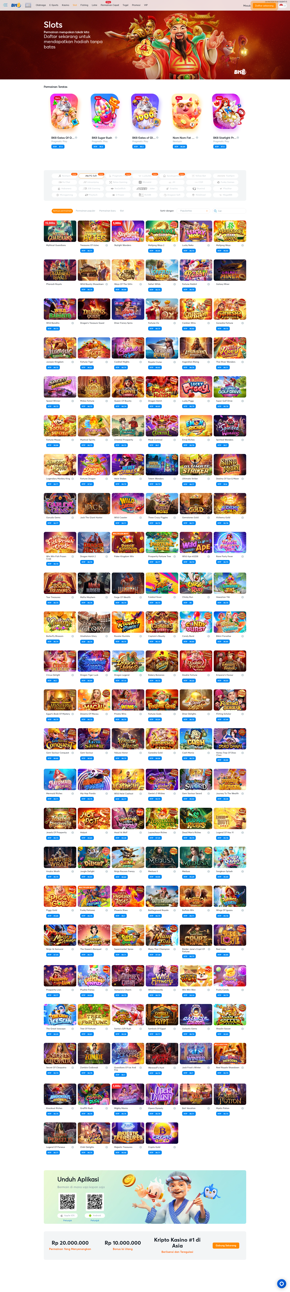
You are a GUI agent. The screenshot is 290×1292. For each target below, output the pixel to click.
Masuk (247, 6)
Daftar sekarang (264, 6)
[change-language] (282, 5)
